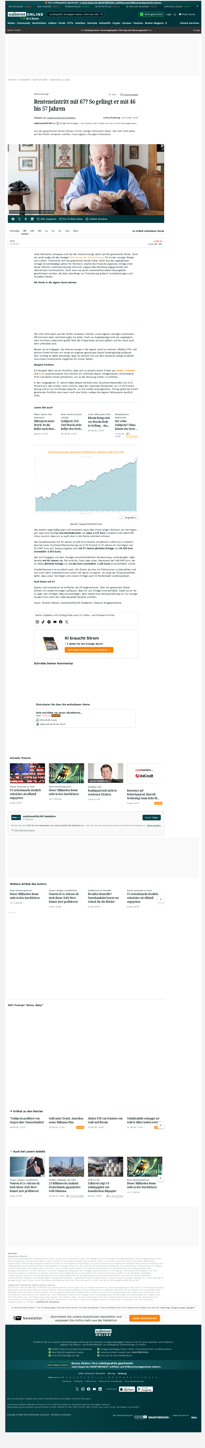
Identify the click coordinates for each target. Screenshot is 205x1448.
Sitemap (111, 1373)
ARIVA (83, 1399)
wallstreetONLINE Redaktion (61, 118)
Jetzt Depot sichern (58, 1365)
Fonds (61, 23)
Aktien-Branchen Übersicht (91, 1373)
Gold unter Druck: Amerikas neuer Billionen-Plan (66, 1120)
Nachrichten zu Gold (60, 79)
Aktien (11, 23)
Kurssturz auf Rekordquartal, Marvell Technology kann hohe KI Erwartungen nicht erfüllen (143, 794)
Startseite (12, 80)
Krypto (116, 23)
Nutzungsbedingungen (134, 1381)
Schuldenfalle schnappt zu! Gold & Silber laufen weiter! (144, 1120)
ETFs (70, 23)
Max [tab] (75, 230)
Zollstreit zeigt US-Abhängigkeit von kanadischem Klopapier (102, 1187)
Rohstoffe (105, 23)
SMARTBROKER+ (140, 1352)
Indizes (52, 23)
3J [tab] (53, 230)
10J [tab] (67, 230)
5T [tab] (24, 230)
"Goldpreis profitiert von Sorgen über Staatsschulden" (27, 1120)
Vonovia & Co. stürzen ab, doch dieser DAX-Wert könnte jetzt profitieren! (64, 897)
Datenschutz (90, 1381)
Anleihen (80, 23)
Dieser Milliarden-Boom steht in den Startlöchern (64, 792)
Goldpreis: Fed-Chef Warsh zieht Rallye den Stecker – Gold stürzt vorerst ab (72, 425)
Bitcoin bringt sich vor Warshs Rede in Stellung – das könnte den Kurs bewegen (99, 421)
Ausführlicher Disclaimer (47, 1302)
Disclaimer (78, 1381)
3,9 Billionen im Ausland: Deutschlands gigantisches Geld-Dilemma (64, 1187)
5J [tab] (59, 230)
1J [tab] (46, 230)
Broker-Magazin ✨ (156, 23)
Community (23, 23)
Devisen (126, 23)
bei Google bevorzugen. (56, 123)
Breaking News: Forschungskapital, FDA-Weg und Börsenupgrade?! (85, 30)
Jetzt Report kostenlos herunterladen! (87, 649)
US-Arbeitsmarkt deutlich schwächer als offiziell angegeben (25, 794)
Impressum (67, 1381)
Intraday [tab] (15, 230)
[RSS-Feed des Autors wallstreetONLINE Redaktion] (12, 831)
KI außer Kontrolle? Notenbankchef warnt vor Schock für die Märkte (103, 897)
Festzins (138, 23)
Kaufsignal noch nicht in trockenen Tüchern (102, 792)
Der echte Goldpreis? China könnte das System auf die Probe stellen (126, 425)
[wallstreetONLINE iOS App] (127, 1391)
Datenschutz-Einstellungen (111, 1381)
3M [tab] (39, 230)
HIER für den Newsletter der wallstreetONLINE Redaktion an (55, 825)
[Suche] (101, 14)
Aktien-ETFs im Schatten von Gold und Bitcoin (105, 1120)
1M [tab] (32, 230)
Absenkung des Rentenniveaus (87, 257)
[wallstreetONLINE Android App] (145, 1391)
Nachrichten (39, 23)
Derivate (92, 23)
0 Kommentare (130, 94)
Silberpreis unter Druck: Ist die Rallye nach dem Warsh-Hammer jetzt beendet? (44, 425)
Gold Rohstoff (39, 79)
